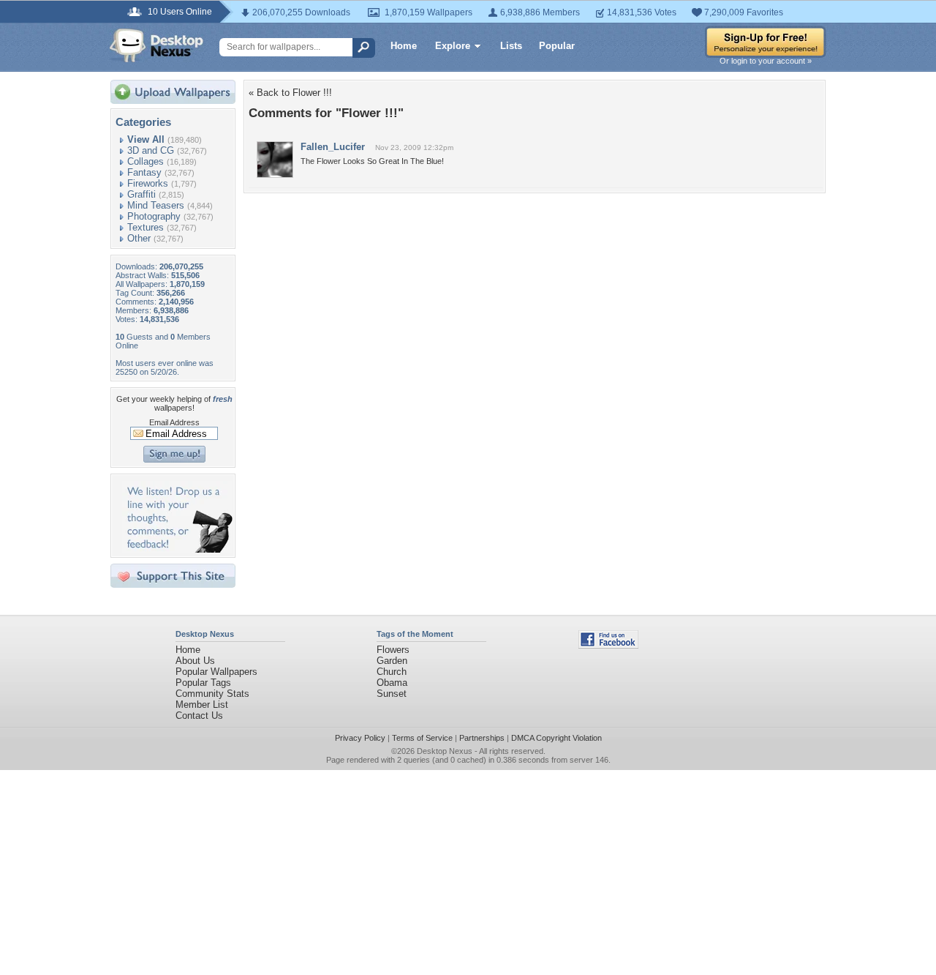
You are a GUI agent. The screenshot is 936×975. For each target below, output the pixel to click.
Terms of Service (422, 737)
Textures (145, 227)
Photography (154, 216)
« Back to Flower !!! (290, 92)
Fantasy (144, 172)
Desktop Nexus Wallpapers (156, 45)
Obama (392, 682)
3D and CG (150, 150)
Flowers (393, 649)
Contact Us (199, 715)
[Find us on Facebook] (608, 645)
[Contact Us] (177, 549)
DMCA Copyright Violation (556, 737)
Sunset (392, 693)
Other (139, 238)
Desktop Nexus (444, 751)
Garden (392, 660)
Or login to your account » (766, 60)
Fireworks (147, 183)
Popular (557, 45)
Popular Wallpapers (216, 671)
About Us (195, 660)
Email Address (174, 422)
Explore (452, 45)
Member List (202, 704)
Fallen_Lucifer (333, 146)
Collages (145, 161)
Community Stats (212, 693)
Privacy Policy (360, 737)
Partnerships (482, 737)
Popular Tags (203, 682)
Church (392, 671)
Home (403, 45)
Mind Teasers (155, 205)
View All (146, 139)
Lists (511, 45)
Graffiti (141, 194)
